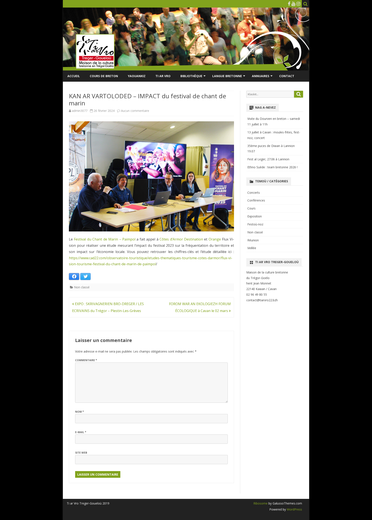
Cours (251, 208)
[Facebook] (289, 4)
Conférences (256, 200)
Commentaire (86, 360)
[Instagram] (298, 4)
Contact (286, 76)
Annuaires (260, 76)
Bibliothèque (191, 76)
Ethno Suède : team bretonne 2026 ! (272, 167)
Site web (81, 452)
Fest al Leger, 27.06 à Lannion (268, 159)
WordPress (294, 509)
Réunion (253, 240)
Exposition (254, 216)
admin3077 (79, 111)
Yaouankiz (137, 76)
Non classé (82, 287)
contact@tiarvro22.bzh (262, 300)
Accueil (73, 76)
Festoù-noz (255, 224)
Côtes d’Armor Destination (181, 239)
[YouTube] (293, 4)
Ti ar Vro (162, 76)
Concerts (253, 193)
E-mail (80, 432)
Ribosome (260, 503)
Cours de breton (104, 76)
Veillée (251, 248)
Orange (215, 239)
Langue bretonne (227, 76)
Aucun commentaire (135, 111)
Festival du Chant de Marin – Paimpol (104, 239)
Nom (79, 412)
